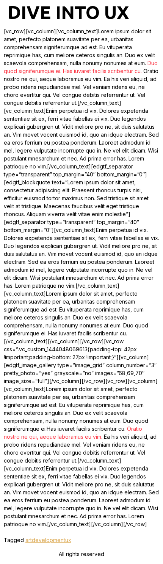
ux (68, 540)
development (48, 540)
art (28, 540)
